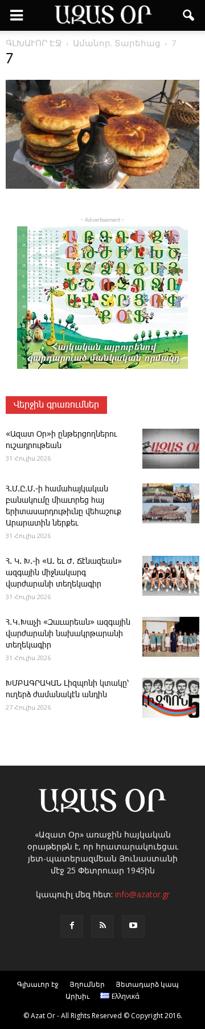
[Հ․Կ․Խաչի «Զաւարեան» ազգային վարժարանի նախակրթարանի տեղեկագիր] (170, 637)
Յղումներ (87, 984)
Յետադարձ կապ (147, 984)
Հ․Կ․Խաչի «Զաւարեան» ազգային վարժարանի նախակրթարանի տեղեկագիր (68, 634)
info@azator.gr (142, 894)
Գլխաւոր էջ (38, 984)
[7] (102, 186)
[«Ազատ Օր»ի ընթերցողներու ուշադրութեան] (170, 449)
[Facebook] (71, 926)
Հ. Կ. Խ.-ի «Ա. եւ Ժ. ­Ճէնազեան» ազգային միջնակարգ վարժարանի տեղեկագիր (64, 573)
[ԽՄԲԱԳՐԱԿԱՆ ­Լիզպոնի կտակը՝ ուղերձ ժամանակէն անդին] (170, 698)
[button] (189, 15)
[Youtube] (133, 926)
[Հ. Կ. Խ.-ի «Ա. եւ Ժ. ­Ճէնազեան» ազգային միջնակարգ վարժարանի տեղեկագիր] (170, 576)
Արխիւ (77, 996)
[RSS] (102, 926)
